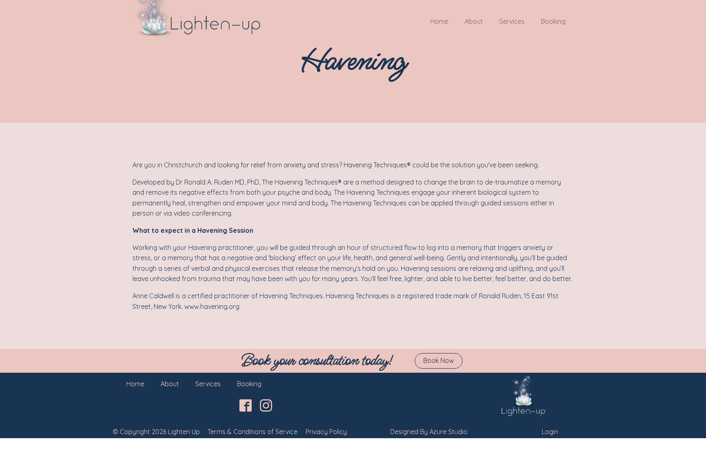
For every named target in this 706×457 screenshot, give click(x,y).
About (474, 21)
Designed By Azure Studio (428, 432)
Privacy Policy (326, 432)
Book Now (438, 360)
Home (439, 21)
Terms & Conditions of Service (252, 432)
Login (550, 432)
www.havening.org (211, 306)
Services (512, 21)
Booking (553, 21)
